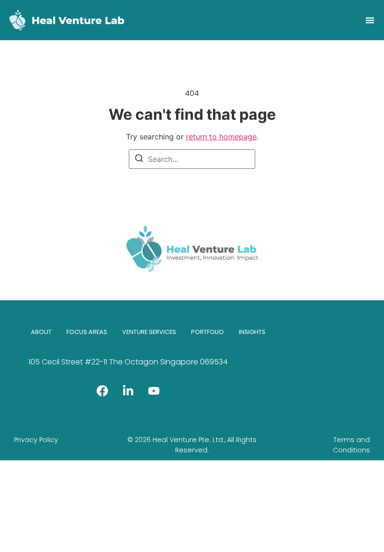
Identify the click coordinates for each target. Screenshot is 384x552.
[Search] (139, 159)
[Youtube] (153, 390)
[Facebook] (102, 390)
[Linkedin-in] (128, 390)
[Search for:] (192, 159)
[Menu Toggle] (370, 20)
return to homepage (221, 136)
